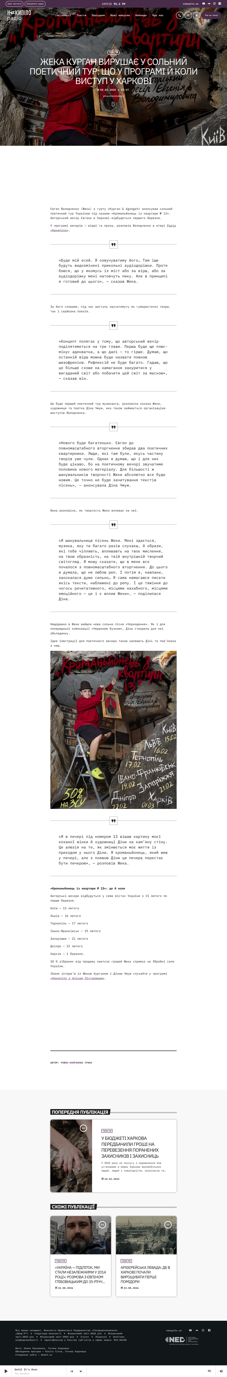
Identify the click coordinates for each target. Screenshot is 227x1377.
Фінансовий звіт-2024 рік (57, 1336)
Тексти (113, 52)
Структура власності (48, 1333)
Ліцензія (101, 1336)
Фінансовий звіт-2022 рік (85, 1333)
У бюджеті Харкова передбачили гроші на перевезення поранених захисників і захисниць (130, 1147)
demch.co (46, 1354)
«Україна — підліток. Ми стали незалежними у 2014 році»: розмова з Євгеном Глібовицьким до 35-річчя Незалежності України (80, 1277)
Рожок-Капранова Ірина (76, 1062)
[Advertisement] (113, 180)
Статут (85, 1336)
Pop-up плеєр (211, 15)
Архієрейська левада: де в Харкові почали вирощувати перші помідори (145, 1274)
